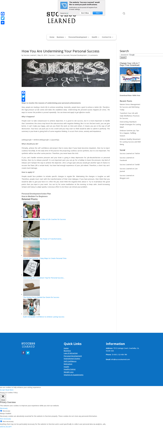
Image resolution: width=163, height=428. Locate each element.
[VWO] (69, 13)
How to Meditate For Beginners (35, 196)
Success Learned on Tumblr (130, 164)
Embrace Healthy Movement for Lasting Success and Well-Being (130, 142)
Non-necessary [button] (5, 419)
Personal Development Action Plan (36, 194)
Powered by (63, 13)
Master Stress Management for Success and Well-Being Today (130, 107)
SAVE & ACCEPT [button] (6, 427)
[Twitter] (66, 96)
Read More (9, 390)
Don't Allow (85, 13)
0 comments (93, 55)
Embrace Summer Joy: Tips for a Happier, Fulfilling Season (129, 133)
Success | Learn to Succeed (59, 55)
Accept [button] (2, 390)
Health (94, 37)
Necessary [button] (4, 408)
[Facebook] (66, 93)
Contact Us (106, 37)
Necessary (6, 411)
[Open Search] (124, 13)
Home (52, 37)
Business (60, 37)
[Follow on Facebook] (23, 14)
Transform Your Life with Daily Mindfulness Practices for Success (129, 115)
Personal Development (78, 37)
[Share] (66, 100)
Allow (98, 13)
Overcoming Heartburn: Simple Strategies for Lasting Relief (130, 124)
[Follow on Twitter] (28, 14)
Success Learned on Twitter (130, 153)
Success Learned (30, 55)
